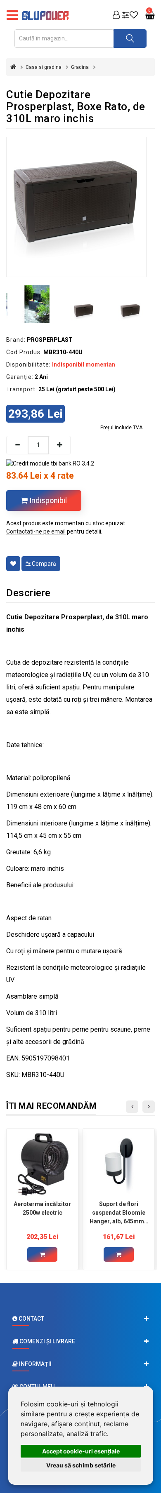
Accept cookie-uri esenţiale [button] (81, 1451)
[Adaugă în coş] (42, 1254)
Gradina (80, 67)
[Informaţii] (80, 1364)
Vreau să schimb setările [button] (81, 1465)
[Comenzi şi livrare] (80, 1341)
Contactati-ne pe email (36, 531)
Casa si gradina (44, 67)
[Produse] (12, 15)
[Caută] (130, 38)
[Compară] (125, 15)
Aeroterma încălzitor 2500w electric (42, 1208)
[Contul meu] (116, 15)
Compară (43, 563)
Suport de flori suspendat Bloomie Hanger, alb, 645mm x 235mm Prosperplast (119, 1213)
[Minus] (17, 445)
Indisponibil (47, 500)
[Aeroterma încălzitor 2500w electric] (42, 1164)
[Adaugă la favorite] (13, 563)
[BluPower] (47, 15)
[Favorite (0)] (134, 15)
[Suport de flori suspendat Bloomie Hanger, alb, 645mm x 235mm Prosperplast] (118, 1164)
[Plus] (60, 445)
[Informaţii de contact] (80, 1318)
